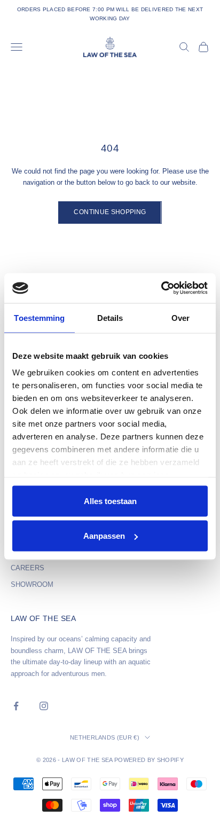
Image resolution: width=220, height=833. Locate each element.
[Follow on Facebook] (16, 706)
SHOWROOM (32, 584)
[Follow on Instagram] (43, 706)
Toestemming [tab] (39, 317)
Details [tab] (110, 317)
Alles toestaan (110, 500)
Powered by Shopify (149, 760)
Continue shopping (110, 212)
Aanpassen (104, 535)
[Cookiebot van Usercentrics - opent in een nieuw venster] (161, 288)
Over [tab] (180, 317)
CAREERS (27, 568)
